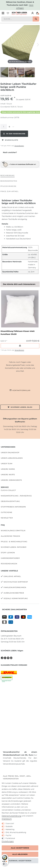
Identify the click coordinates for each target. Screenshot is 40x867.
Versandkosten (19, 145)
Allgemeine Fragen (10, 536)
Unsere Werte (8, 475)
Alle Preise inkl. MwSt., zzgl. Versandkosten (17, 777)
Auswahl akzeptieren (20, 861)
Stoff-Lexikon (8, 553)
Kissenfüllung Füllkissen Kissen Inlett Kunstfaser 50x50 (18, 332)
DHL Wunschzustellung (16, 832)
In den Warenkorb (15, 134)
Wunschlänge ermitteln (13, 531)
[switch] (5, 864)
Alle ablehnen (20, 854)
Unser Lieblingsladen (12, 458)
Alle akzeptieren (20, 848)
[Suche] (36, 19)
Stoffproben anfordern (13, 507)
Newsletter (7, 518)
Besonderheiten (8, 181)
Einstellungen (8, 841)
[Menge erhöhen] (9, 126)
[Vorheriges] (2, 45)
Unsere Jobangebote (11, 480)
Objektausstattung (10, 501)
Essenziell (10, 823)
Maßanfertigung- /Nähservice (16, 496)
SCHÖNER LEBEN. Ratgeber (13, 547)
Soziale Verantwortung (16, 598)
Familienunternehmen (15, 587)
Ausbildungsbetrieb (14, 593)
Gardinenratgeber (10, 558)
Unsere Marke (8, 469)
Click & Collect (8, 490)
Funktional (10, 838)
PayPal (8, 835)
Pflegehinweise (8, 186)
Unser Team (6, 464)
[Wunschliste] (8, 13)
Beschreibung (7, 175)
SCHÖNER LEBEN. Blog (21, 407)
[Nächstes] (38, 45)
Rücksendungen (9, 564)
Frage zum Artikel (9, 191)
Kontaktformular (21, 390)
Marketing (10, 829)
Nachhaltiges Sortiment (16, 582)
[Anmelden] (32, 13)
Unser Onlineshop (10, 452)
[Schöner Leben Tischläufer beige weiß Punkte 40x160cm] (5, 72)
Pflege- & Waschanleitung (14, 542)
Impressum (7, 819)
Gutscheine (6, 512)
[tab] (7, 175)
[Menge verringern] (13, 126)
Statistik (9, 826)
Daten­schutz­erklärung (11, 816)
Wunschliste (11, 140)
